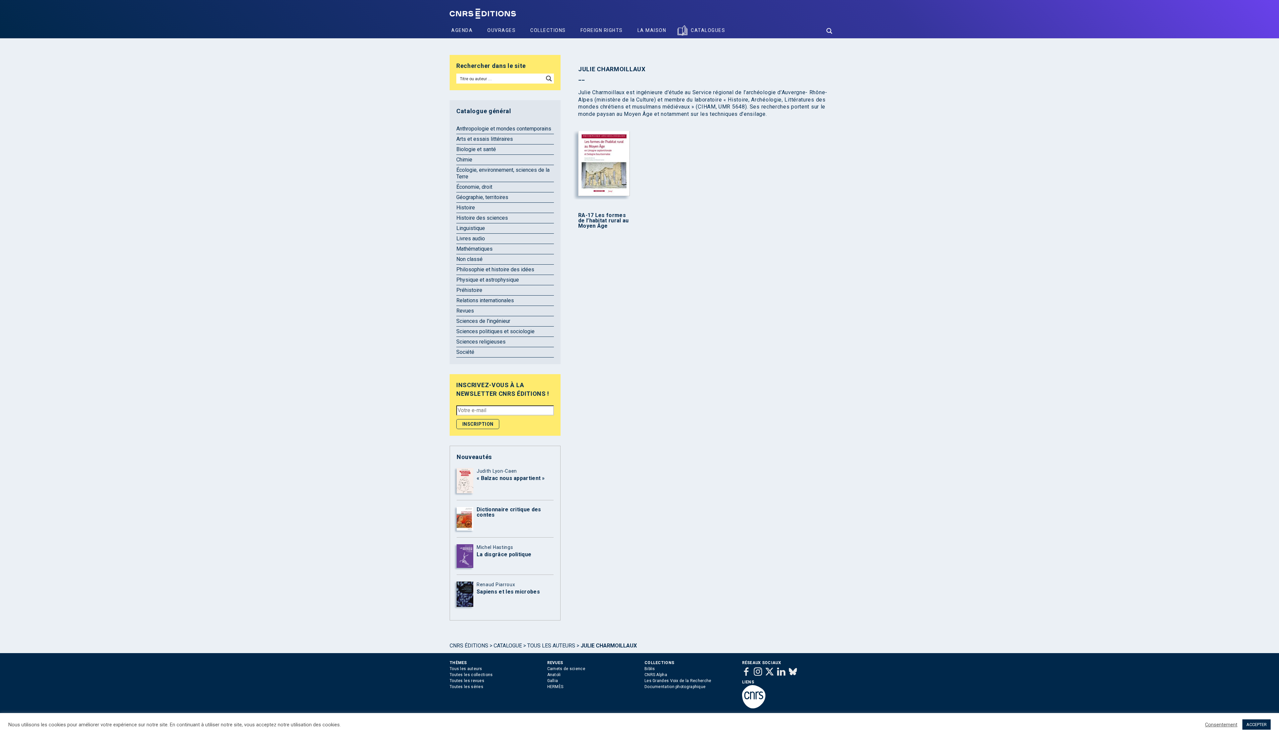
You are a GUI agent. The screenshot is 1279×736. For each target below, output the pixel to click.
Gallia (552, 680)
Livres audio (470, 238)
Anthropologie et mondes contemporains (503, 128)
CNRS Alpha (655, 674)
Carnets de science (566, 668)
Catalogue (508, 645)
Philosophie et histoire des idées (495, 269)
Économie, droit (474, 187)
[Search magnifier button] (829, 31)
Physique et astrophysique (487, 280)
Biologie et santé (476, 149)
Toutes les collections (471, 674)
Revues (465, 311)
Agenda (462, 30)
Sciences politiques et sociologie (495, 331)
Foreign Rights (602, 30)
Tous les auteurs (551, 645)
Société (465, 352)
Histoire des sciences (482, 218)
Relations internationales (485, 300)
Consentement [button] (1221, 725)
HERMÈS (555, 686)
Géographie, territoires (482, 197)
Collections (548, 30)
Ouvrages (501, 30)
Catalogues (708, 30)
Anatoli (554, 674)
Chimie (464, 159)
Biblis (649, 668)
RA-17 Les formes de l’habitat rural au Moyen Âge (603, 221)
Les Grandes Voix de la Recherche (677, 680)
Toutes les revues (467, 680)
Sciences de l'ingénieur (483, 321)
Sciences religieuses (481, 342)
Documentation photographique (674, 686)
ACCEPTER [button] (1256, 724)
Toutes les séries (466, 686)
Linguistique (470, 228)
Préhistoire (469, 290)
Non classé (469, 259)
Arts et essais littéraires (484, 139)
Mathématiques (474, 249)
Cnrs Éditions (469, 645)
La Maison (652, 30)
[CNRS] (753, 707)
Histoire (465, 207)
